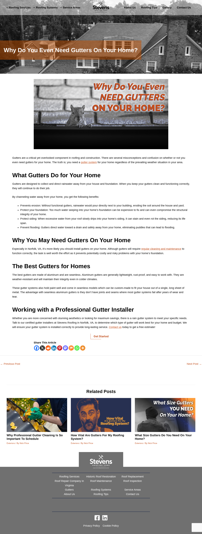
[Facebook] (36, 348)
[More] (82, 348)
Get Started (101, 336)
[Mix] (71, 348)
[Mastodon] (65, 348)
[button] (7, 7)
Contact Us (184, 7)
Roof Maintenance (101, 481)
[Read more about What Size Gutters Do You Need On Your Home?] (165, 414)
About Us (130, 7)
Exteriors (11, 443)
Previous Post (10, 363)
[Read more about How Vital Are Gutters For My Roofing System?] (101, 414)
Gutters (69, 489)
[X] (42, 348)
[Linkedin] (53, 348)
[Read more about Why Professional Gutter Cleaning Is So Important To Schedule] (37, 414)
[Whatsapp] (77, 348)
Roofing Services (20, 7)
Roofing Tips (149, 7)
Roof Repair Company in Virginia (69, 483)
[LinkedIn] (105, 518)
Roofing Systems (47, 7)
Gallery (167, 7)
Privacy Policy (91, 525)
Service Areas (71, 7)
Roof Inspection (132, 481)
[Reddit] (48, 348)
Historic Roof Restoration (101, 476)
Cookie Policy (111, 525)
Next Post (194, 363)
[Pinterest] (59, 348)
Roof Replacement (133, 476)
